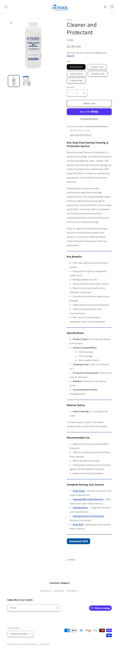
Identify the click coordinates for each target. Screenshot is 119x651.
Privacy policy (44, 644)
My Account (46, 590)
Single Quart (76, 67)
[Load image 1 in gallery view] (14, 81)
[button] (6, 7)
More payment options (89, 119)
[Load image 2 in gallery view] (27, 81)
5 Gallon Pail (76, 80)
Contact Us (59, 590)
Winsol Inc (17, 644)
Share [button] (72, 559)
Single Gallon (76, 73)
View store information (80, 134)
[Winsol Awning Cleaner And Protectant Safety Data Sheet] (78, 544)
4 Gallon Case (98, 73)
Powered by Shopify (28, 644)
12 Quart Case (97, 67)
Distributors (72, 590)
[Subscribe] (56, 607)
